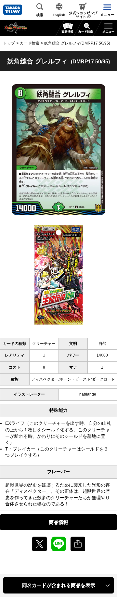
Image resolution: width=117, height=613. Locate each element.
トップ (9, 43)
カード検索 (29, 43)
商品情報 (58, 522)
